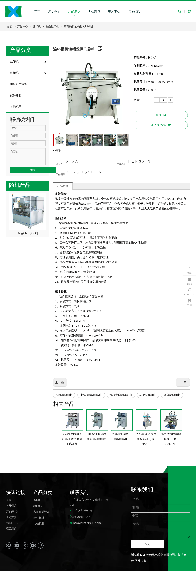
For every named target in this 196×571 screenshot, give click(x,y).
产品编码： (61, 174)
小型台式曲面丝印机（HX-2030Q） (171, 439)
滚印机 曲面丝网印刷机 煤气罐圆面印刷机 (72, 439)
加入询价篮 (158, 125)
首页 (37, 11)
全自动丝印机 (172, 395)
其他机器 (38, 523)
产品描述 (63, 186)
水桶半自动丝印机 (120, 395)
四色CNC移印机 (27, 233)
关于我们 (54, 11)
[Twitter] (25, 545)
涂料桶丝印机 (64, 395)
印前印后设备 (41, 512)
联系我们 (134, 11)
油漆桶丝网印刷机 (91, 395)
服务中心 (114, 11)
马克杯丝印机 (148, 395)
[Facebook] (9, 545)
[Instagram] (41, 545)
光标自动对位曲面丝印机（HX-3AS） (146, 439)
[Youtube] (33, 545)
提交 (33, 170)
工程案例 (94, 11)
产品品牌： (122, 163)
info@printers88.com (87, 523)
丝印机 (37, 500)
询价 (158, 115)
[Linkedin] (17, 545)
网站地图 (140, 560)
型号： (59, 163)
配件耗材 (38, 517)
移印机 (37, 506)
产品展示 (74, 11)
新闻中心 (12, 523)
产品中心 (12, 511)
